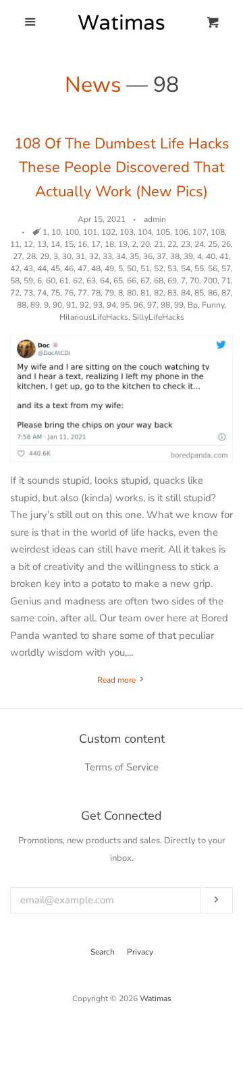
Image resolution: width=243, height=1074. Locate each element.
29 (44, 256)
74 (42, 292)
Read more (117, 680)
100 (72, 232)
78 (96, 292)
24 (199, 244)
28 (31, 256)
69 (172, 280)
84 (185, 292)
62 (77, 280)
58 (15, 280)
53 (172, 268)
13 (42, 244)
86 (212, 292)
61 (64, 280)
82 (158, 292)
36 (148, 256)
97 (152, 305)
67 (145, 280)
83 (172, 292)
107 (199, 232)
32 (94, 256)
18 (109, 244)
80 (131, 292)
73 (28, 292)
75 (55, 292)
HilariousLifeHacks (93, 317)
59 (28, 280)
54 (185, 268)
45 (55, 268)
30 (67, 256)
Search (102, 951)
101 (90, 232)
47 (82, 268)
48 (96, 268)
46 (69, 268)
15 (69, 244)
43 (28, 268)
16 (82, 244)
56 (212, 268)
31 (80, 256)
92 (84, 305)
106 (181, 232)
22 (172, 244)
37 (161, 256)
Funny (213, 305)
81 (145, 292)
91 (71, 305)
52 (158, 268)
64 (104, 280)
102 (108, 232)
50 (131, 268)
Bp (193, 305)
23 (185, 244)
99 (179, 305)
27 (17, 256)
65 (118, 280)
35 (134, 256)
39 (188, 256)
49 (109, 268)
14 (55, 244)
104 (145, 232)
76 (69, 292)
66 (131, 280)
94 (111, 305)
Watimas (155, 998)
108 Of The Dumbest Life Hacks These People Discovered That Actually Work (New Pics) (122, 167)
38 (175, 256)
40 (210, 256)
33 (107, 256)
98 (165, 305)
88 (21, 305)
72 (15, 292)
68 (158, 280)
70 (194, 280)
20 (145, 244)
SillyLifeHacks (158, 317)
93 (98, 305)
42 (15, 268)
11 (15, 244)
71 (226, 280)
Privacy (140, 951)
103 (126, 232)
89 (35, 305)
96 (138, 305)
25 (212, 244)
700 (210, 280)
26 (226, 244)
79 (109, 292)
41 (224, 256)
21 (158, 244)
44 (42, 268)
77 (82, 292)
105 (163, 232)
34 (121, 256)
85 (199, 292)
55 (199, 268)
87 (226, 292)
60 (50, 280)
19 (123, 244)
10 (56, 232)
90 (57, 305)
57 (226, 268)
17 (96, 244)
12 (28, 244)
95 (125, 305)
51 (145, 268)
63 (91, 280)
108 (218, 232)
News (93, 84)
